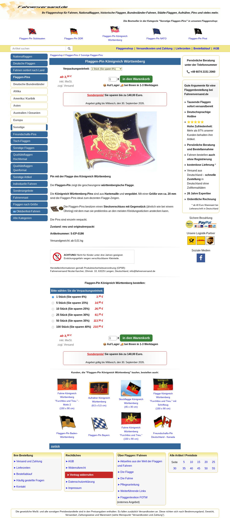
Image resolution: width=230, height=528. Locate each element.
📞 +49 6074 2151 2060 (201, 71)
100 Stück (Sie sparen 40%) (73, 326)
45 (198, 468)
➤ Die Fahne (125, 478)
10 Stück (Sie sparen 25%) (72, 308)
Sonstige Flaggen (23, 147)
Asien (17, 105)
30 (174, 468)
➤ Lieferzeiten (21, 467)
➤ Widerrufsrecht (75, 467)
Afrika (17, 91)
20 (206, 462)
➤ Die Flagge (126, 472)
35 (184, 468)
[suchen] (69, 48)
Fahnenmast (20, 197)
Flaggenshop (124, 48)
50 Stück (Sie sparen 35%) (72, 320)
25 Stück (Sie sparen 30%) (72, 314)
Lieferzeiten (183, 48)
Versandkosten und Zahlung (154, 48)
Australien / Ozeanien (26, 112)
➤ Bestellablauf (22, 474)
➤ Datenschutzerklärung (80, 481)
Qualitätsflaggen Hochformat (23, 156)
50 (206, 468)
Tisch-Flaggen (21, 141)
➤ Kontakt (19, 486)
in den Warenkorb (136, 79)
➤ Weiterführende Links (132, 491)
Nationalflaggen (22, 56)
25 (213, 462)
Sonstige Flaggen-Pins (92, 55)
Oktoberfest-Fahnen (28, 211)
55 (213, 468)
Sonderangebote (23, 190)
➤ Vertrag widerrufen (80, 474)
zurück (55, 446)
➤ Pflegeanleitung (128, 484)
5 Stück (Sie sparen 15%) (72, 302)
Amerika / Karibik (24, 98)
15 (198, 462)
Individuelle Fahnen (25, 183)
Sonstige (19, 127)
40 (191, 468)
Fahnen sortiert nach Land (28, 70)
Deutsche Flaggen (24, 63)
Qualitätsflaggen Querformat (23, 168)
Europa (18, 120)
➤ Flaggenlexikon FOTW (132, 497)
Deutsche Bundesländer (28, 84)
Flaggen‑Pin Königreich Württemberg (115, 38)
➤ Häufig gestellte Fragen (28, 480)
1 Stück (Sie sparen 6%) (71, 296)
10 (191, 462)
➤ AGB (69, 461)
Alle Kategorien (22, 218)
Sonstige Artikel (22, 177)
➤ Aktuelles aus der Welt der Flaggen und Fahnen (140, 463)
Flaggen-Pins (21, 77)
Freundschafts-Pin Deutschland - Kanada (163, 435)
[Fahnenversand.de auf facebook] (201, 258)
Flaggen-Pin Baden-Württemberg (67, 435)
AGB (216, 48)
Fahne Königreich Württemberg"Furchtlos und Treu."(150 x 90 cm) (131, 433)
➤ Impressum (73, 488)
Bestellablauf (201, 48)
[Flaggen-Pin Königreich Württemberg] (115, 170)
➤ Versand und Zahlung (27, 461)
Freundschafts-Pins (24, 134)
